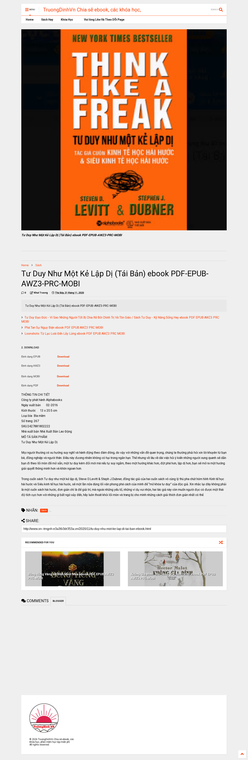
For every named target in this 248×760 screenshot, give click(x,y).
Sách (38, 265)
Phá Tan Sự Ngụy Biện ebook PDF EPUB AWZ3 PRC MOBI (64, 327)
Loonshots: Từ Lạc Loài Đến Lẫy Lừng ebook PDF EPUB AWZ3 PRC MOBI (75, 333)
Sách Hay (47, 19)
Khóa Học (67, 19)
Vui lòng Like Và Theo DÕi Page (104, 19)
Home (29, 19)
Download (63, 356)
